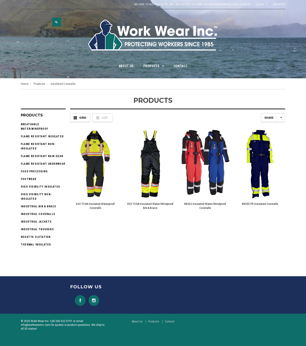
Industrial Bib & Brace (38, 206)
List (105, 117)
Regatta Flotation (36, 237)
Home (24, 83)
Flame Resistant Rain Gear (42, 156)
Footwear (29, 179)
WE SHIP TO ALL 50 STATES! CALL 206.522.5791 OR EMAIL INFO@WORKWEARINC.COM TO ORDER (192, 4)
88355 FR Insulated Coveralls (260, 204)
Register (279, 4)
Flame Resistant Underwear (43, 163)
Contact (170, 321)
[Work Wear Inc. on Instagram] (92, 300)
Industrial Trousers (37, 229)
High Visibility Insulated (40, 186)
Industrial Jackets (36, 221)
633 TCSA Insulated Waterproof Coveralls (95, 206)
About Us (137, 321)
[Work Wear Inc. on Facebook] (79, 300)
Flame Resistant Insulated (42, 136)
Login (260, 4)
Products (39, 83)
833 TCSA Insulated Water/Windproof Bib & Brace (150, 206)
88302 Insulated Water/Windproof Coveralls (205, 206)
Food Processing (34, 171)
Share (269, 117)
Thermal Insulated (36, 244)
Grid (82, 117)
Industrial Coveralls (38, 214)
